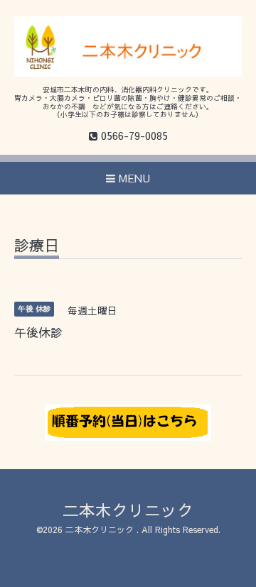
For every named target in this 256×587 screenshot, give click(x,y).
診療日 (36, 247)
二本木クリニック (128, 510)
